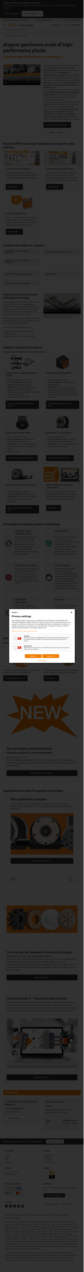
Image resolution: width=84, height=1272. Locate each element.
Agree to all (50, 656)
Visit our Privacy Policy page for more (24, 631)
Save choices (42, 660)
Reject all (33, 656)
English (14, 612)
